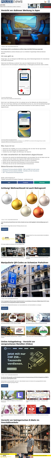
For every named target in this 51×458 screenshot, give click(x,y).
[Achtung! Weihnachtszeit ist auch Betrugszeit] (25, 204)
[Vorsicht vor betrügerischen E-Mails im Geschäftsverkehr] (25, 441)
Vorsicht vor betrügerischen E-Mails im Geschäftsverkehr (20, 422)
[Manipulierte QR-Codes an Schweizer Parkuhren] (25, 282)
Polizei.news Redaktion (13, 46)
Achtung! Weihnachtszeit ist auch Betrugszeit (23, 188)
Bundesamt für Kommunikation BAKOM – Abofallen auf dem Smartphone (21, 171)
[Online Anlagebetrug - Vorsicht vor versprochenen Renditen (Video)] (25, 360)
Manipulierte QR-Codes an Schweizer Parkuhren (24, 263)
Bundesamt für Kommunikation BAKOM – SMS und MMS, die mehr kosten (21, 169)
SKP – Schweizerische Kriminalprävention (13, 172)
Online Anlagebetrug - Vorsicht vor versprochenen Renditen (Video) (18, 343)
